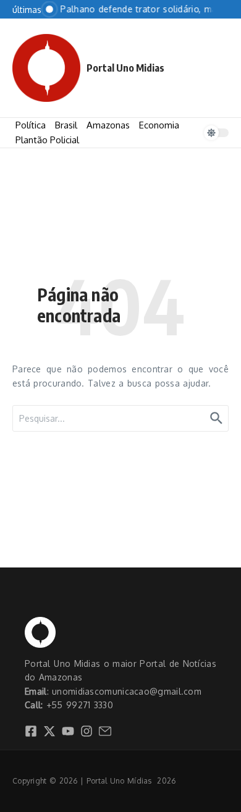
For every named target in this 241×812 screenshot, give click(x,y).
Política (30, 125)
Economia (159, 125)
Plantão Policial (47, 140)
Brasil (66, 125)
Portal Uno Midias (125, 68)
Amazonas (108, 125)
